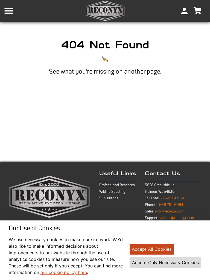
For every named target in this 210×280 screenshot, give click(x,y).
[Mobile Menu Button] (17, 11)
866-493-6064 (171, 198)
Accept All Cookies (151, 249)
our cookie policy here (63, 272)
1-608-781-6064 (169, 205)
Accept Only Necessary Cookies (165, 262)
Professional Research (117, 185)
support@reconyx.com (176, 218)
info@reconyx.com (169, 211)
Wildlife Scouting (112, 191)
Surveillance (108, 198)
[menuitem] (184, 11)
